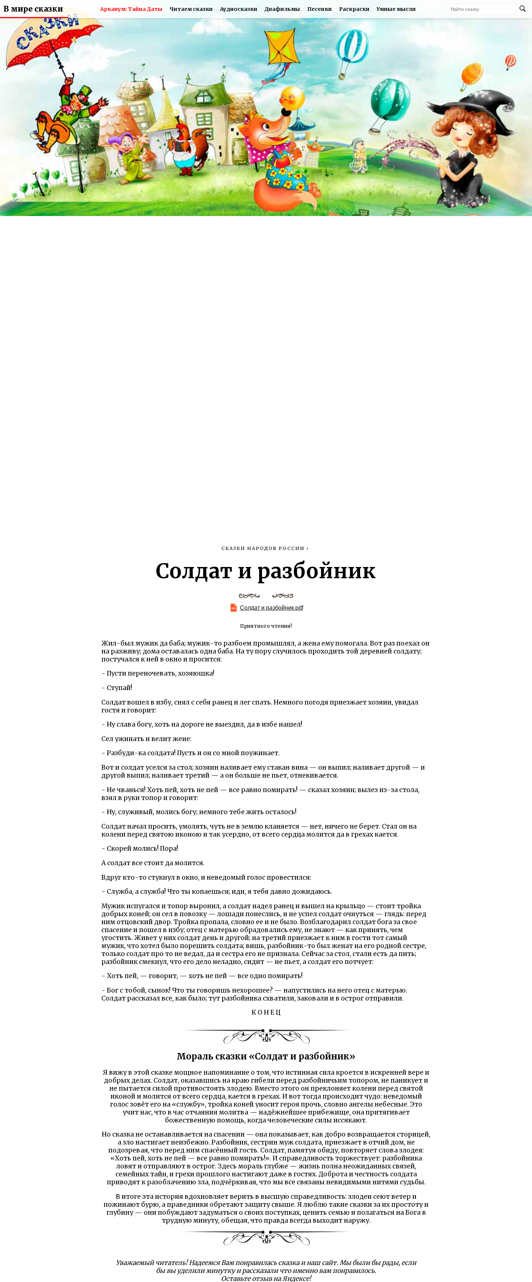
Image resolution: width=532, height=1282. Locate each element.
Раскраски (354, 9)
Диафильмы (282, 9)
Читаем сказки (191, 9)
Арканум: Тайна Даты (131, 9)
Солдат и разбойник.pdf (271, 608)
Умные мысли (396, 9)
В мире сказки (33, 9)
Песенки (319, 9)
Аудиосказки (238, 9)
